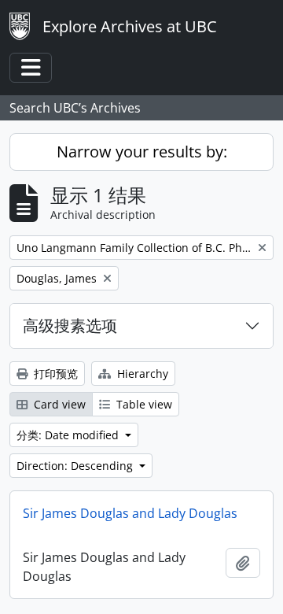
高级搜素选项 (70, 325)
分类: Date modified (69, 434)
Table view (142, 404)
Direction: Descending (76, 465)
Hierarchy (141, 373)
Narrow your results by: (142, 151)
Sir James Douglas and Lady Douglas (130, 513)
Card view (58, 404)
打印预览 (54, 373)
